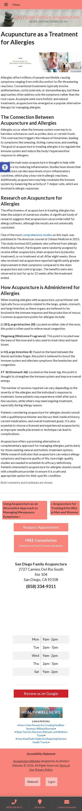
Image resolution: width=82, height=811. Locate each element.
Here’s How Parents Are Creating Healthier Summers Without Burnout (41, 727)
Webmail (32, 781)
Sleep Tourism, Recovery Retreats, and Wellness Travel (42, 733)
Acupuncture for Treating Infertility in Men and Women (64, 508)
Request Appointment (41, 527)
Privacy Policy (43, 769)
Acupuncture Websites (26, 761)
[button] (5, 167)
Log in (51, 781)
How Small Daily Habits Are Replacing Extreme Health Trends (41, 740)
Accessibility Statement (41, 753)
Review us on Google (41, 693)
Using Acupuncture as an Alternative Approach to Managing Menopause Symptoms (20, 510)
